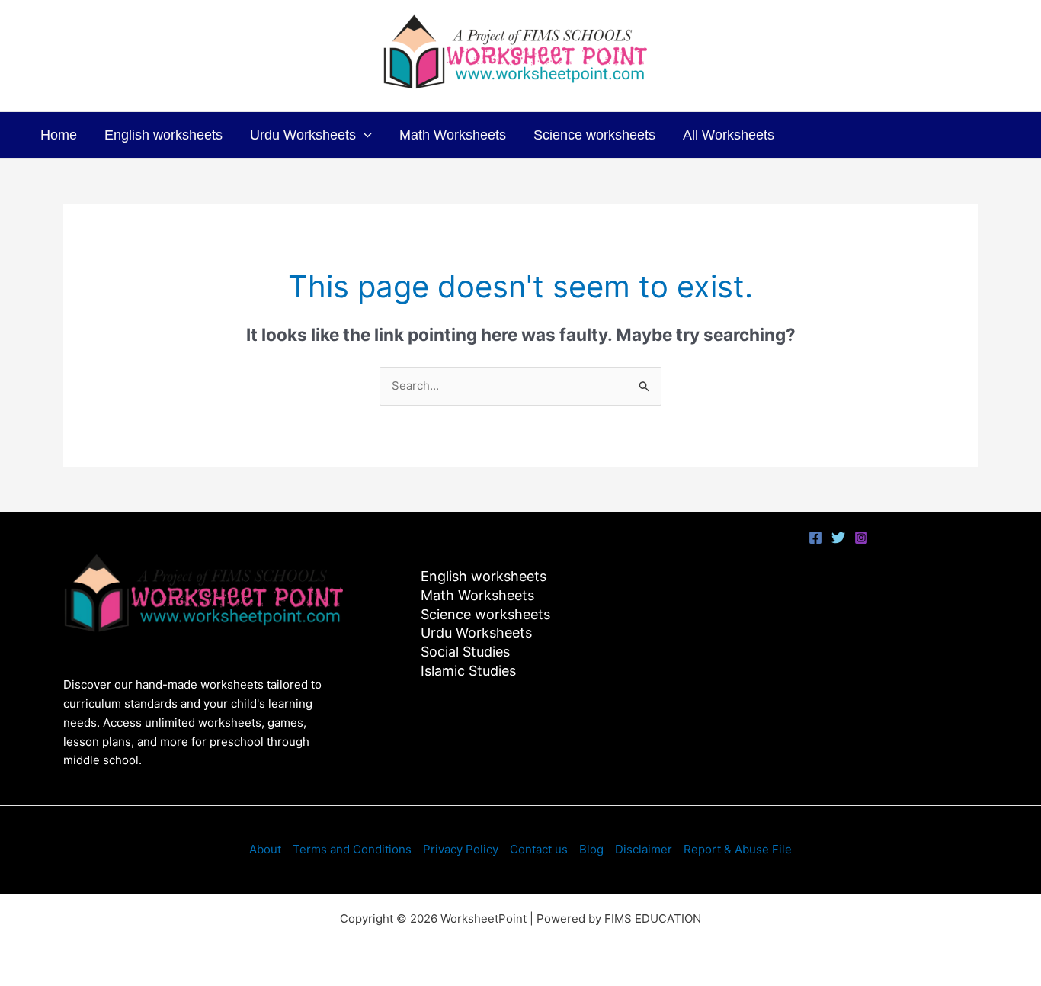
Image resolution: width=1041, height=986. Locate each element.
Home (58, 135)
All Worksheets (728, 135)
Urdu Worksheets (303, 135)
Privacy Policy (460, 849)
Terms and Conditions (352, 849)
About (265, 849)
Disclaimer (643, 849)
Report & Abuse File (738, 849)
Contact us (539, 849)
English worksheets (163, 135)
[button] (364, 135)
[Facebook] (815, 537)
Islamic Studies (468, 671)
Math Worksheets (452, 135)
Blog (591, 849)
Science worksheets (594, 135)
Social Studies (465, 652)
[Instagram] (861, 537)
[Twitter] (838, 537)
